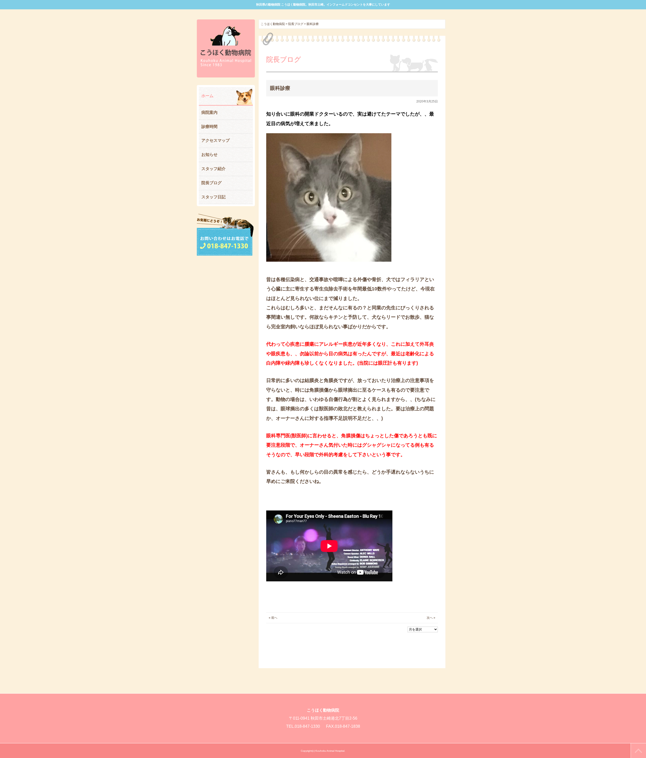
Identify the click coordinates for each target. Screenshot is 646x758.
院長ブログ (211, 183)
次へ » (431, 617)
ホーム (207, 96)
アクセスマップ (215, 140)
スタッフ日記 (213, 197)
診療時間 (209, 126)
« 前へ (273, 617)
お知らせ (209, 154)
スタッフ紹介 (213, 169)
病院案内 (209, 112)
